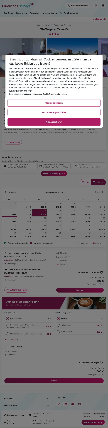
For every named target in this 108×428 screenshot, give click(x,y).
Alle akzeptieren (54, 122)
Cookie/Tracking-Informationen (55, 94)
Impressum (37, 94)
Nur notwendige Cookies (54, 112)
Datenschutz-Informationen (20, 94)
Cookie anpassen (54, 103)
